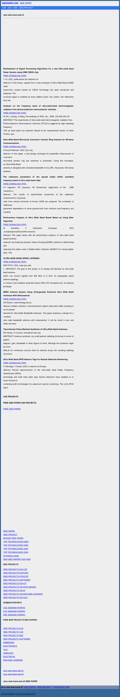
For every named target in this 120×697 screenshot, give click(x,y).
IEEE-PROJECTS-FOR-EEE (15, 573)
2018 (28, 559)
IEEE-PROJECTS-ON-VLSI (15, 598)
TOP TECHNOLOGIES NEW (15, 542)
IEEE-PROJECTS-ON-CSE (15, 569)
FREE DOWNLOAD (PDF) (15, 76)
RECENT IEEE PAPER (13, 538)
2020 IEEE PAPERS (12, 559)
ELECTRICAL (9, 657)
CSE (4, 8)
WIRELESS (8, 653)
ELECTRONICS (10, 646)
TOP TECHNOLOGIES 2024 (15, 552)
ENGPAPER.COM (61, 687)
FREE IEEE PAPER (12, 409)
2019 (23, 559)
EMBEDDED (8, 642)
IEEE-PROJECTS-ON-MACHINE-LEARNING (23, 594)
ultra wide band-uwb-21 (13, 671)
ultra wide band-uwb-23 (13, 674)
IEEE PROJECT (26, 8)
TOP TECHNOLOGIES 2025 (15, 549)
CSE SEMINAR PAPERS (14, 608)
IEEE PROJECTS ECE (13, 628)
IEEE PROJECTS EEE (13, 635)
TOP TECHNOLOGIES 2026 (15, 545)
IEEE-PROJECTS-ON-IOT (14, 583)
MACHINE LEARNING (13, 660)
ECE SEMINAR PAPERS (14, 611)
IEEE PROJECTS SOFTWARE (16, 580)
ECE (10, 8)
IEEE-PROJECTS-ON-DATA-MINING (19, 587)
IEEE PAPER (25, 3)
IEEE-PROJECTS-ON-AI (14, 590)
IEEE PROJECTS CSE (13, 632)
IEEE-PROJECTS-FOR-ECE (15, 576)
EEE (16, 8)
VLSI (5, 650)
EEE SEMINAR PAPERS (14, 615)
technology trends (11, 556)
